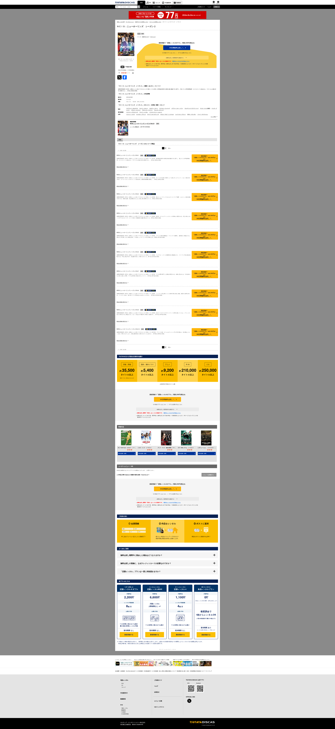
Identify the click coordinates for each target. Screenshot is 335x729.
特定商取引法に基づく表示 (183, 671)
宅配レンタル (124, 708)
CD (150, 2)
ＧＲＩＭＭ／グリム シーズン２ (185, 447)
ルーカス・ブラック (141, 114)
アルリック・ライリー (147, 110)
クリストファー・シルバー (155, 112)
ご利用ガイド (201, 7)
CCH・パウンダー (191, 114)
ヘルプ (209, 7)
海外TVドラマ (145, 36)
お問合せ (156, 692)
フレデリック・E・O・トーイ (192, 108)
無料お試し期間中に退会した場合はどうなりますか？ (141, 555)
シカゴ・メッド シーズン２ (144, 447)
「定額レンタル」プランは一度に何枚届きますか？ (140, 571)
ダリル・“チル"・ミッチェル (167, 114)
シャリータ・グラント (180, 114)
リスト (213, 3)
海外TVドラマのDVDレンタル (141, 22)
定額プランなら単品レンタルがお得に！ (181, 659)
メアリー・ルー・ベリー (177, 108)
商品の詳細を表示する (122, 167)
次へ (169, 148)
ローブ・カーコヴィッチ (153, 114)
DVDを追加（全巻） (122, 453)
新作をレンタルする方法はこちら (180, 61)
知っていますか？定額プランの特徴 (161, 659)
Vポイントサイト (159, 707)
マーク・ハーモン (143, 112)
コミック (157, 2)
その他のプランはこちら (169, 53)
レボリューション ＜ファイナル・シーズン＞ (209, 447)
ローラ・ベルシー (143, 108)
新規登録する (128, 635)
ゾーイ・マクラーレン (203, 114)
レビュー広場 (158, 701)
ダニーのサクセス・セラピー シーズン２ (128, 447)
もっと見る (213, 116)
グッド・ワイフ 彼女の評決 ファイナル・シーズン (170, 447)
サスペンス (153, 36)
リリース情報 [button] (157, 7)
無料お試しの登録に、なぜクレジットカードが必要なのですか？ (145, 563)
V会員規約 (122, 671)
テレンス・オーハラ (159, 110)
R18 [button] (216, 7)
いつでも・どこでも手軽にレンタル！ (123, 659)
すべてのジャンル (130, 22)
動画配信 (178, 2)
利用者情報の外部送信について (197, 671)
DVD (141, 2)
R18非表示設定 (125, 714)
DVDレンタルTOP (121, 22)
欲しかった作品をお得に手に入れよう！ (143, 659)
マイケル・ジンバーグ (164, 108)
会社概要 (117, 671)
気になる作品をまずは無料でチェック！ (201, 659)
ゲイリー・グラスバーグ (132, 112)
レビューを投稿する (208, 475)
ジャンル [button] (145, 7)
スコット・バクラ (130, 114)
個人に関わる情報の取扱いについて (167, 671)
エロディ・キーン (153, 108)
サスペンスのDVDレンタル (155, 22)
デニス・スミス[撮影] (205, 108)
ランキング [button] (168, 7)
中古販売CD (168, 2)
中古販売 (123, 712)
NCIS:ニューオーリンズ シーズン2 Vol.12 (142, 123)
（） (133, 73)
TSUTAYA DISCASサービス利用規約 (134, 671)
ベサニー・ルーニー (136, 110)
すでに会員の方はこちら (184, 53)
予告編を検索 (128, 67)
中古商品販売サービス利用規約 (151, 671)
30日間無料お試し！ (176, 48)
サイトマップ (208, 671)
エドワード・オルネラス (132, 108)
